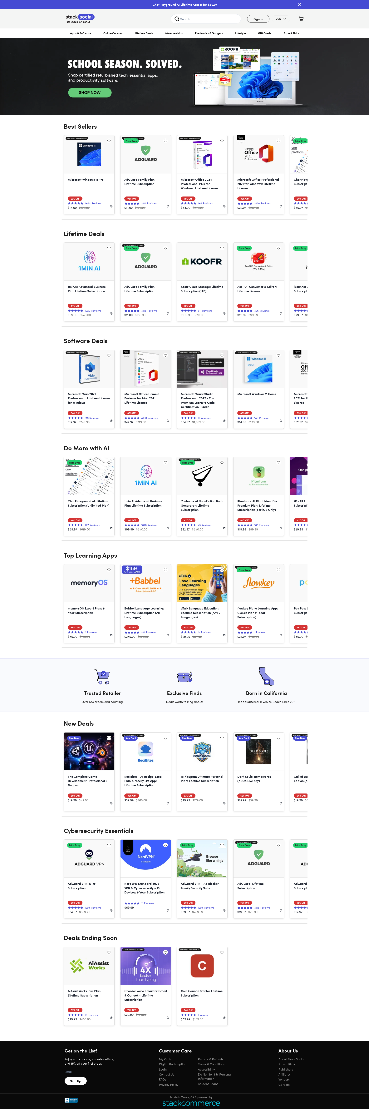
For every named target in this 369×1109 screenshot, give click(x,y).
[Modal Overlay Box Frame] (184, 554)
